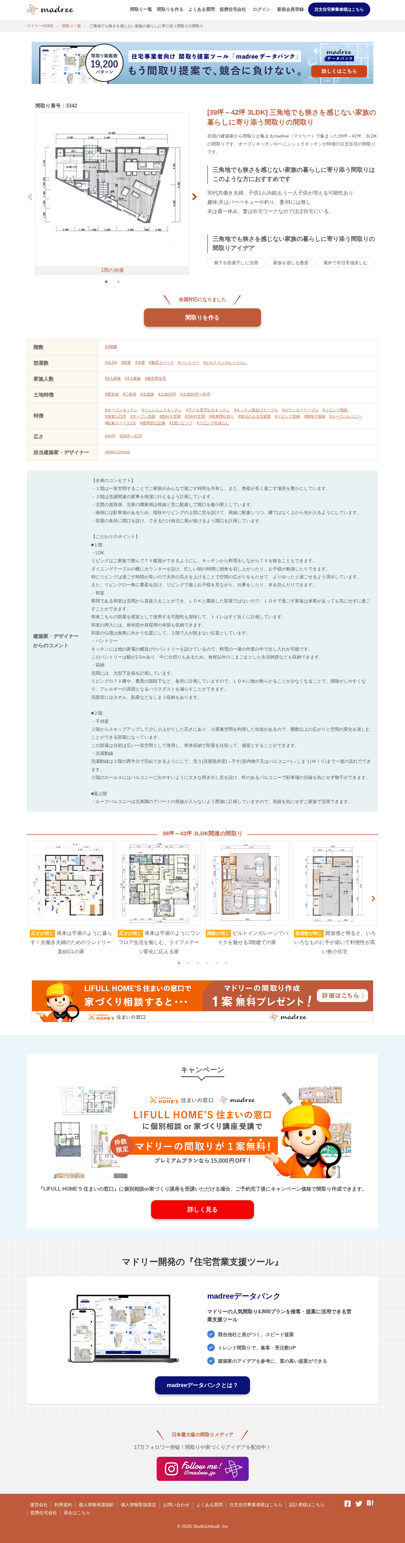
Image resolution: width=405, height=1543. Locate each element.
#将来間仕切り (221, 416)
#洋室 (140, 362)
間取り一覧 (141, 9)
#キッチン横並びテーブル (256, 410)
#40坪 (110, 436)
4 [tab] (207, 963)
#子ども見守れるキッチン (208, 410)
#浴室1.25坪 (115, 416)
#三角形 (129, 394)
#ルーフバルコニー (345, 416)
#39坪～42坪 (131, 436)
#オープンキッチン (121, 410)
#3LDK (111, 362)
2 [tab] (188, 963)
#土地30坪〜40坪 (195, 394)
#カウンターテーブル (300, 410)
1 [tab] (179, 963)
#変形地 (112, 394)
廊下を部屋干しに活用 (236, 262)
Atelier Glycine (117, 452)
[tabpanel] (70, 898)
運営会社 (39, 1504)
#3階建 (111, 346)
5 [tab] (217, 963)
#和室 (126, 362)
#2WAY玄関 (195, 416)
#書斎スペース (161, 362)
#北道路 (147, 394)
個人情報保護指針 (96, 1504)
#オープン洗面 (142, 416)
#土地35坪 (167, 394)
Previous (31, 899)
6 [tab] (226, 963)
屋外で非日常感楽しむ (345, 262)
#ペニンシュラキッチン (162, 410)
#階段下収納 (314, 416)
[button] (194, 197)
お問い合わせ (176, 1504)
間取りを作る (170, 9)
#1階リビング (181, 423)
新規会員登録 (290, 9)
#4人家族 (133, 378)
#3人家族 (113, 378)
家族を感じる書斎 (290, 262)
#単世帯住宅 (155, 378)
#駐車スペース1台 (120, 423)
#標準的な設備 (152, 423)
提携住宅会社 (233, 9)
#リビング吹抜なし (213, 423)
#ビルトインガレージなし (225, 362)
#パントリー (188, 362)
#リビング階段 (335, 410)
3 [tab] (198, 963)
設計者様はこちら (307, 1504)
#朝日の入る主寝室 (254, 416)
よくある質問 (201, 9)
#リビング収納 (287, 416)
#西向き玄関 (170, 416)
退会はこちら (77, 1512)
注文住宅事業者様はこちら (339, 9)
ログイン (262, 9)
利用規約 (63, 1504)
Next (373, 899)
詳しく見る (203, 1209)
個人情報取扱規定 (138, 1504)
